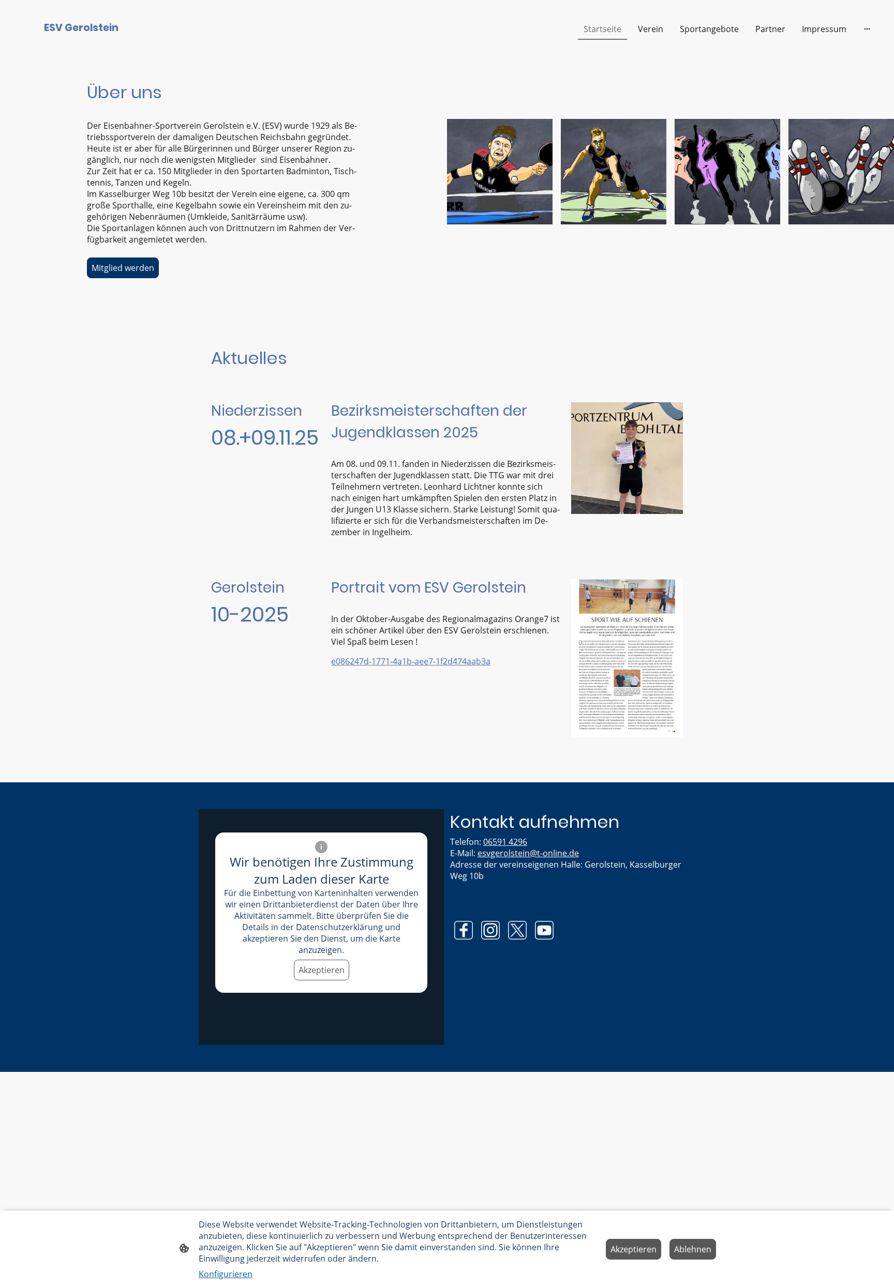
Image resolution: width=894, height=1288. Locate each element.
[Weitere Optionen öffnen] (867, 29)
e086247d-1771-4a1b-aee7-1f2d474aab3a (410, 661)
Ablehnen (692, 1249)
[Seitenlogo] (81, 44)
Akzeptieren (322, 970)
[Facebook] (463, 930)
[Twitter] (517, 930)
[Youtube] (544, 930)
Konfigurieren (225, 1274)
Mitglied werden (123, 268)
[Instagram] (490, 930)
